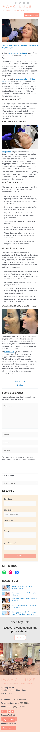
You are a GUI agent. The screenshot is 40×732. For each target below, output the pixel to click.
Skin (17, 46)
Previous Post (20, 381)
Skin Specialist (33, 46)
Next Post (20, 385)
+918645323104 (19, 699)
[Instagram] (10, 572)
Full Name (8, 499)
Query (6, 531)
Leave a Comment (8, 46)
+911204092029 (24, 703)
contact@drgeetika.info (16, 706)
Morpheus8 (6, 152)
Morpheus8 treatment (18, 53)
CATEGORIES (8, 475)
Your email (8, 520)
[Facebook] (17, 572)
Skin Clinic (23, 46)
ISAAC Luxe (9, 352)
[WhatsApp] (4, 572)
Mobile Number (10, 510)
